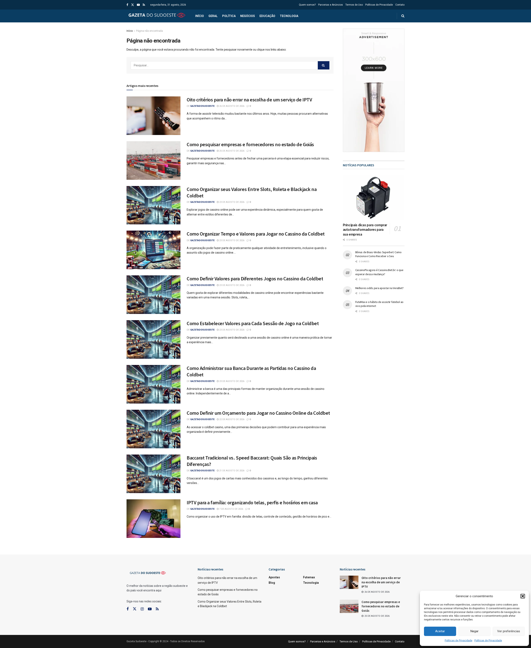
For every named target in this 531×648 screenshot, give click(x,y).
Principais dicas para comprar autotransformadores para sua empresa (365, 229)
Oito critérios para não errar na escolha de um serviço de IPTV (249, 99)
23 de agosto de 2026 (231, 202)
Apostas (274, 577)
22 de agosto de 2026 (231, 419)
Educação (267, 16)
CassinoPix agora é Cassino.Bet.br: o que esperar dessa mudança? (379, 272)
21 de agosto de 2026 (231, 470)
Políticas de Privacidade (458, 640)
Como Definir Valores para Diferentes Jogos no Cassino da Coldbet (255, 278)
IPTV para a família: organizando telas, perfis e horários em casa (252, 502)
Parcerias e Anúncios (330, 4)
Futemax (309, 577)
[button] (523, 596)
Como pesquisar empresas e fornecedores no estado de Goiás (250, 144)
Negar (474, 631)
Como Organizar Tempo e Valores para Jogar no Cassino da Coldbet (256, 234)
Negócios (247, 16)
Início (199, 16)
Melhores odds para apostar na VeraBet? (379, 288)
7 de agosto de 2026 (231, 509)
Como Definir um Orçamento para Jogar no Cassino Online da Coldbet (258, 413)
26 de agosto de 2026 (231, 106)
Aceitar (440, 631)
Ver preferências (508, 631)
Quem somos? (307, 4)
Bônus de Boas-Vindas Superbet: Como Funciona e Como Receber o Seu (378, 254)
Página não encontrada (149, 30)
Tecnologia (289, 16)
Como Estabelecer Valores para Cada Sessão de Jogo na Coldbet (253, 323)
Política (229, 16)
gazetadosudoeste (202, 106)
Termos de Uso (354, 4)
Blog (272, 582)
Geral (213, 16)
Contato (399, 4)
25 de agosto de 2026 (231, 151)
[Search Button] (323, 65)
